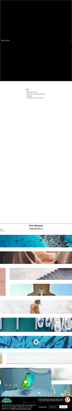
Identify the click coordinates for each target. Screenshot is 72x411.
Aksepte (63, 407)
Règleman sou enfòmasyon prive (21, 409)
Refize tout (53, 407)
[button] (36, 40)
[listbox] (36, 40)
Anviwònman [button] (43, 407)
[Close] (70, 407)
